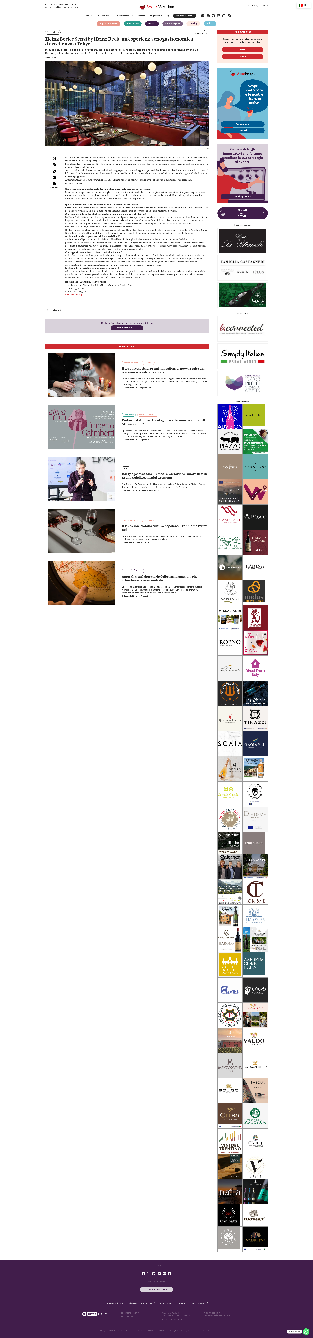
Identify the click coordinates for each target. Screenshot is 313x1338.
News (126, 468)
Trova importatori (242, 196)
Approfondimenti (108, 23)
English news (156, 15)
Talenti (242, 130)
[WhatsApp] (54, 171)
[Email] (54, 177)
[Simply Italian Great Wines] (242, 356)
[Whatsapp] (306, 1331)
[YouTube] (223, 15)
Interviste (148, 363)
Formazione (103, 15)
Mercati (152, 23)
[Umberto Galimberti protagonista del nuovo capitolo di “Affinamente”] (81, 427)
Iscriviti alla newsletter (184, 16)
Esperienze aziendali (147, 415)
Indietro (55, 32)
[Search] (168, 16)
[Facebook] (202, 15)
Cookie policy (186, 1331)
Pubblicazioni (123, 15)
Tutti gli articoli (114, 1303)
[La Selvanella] (242, 240)
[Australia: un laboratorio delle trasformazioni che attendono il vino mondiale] (81, 583)
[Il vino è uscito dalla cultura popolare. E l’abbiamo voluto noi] (81, 531)
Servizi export (172, 23)
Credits (211, 1331)
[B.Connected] (242, 329)
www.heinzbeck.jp (74, 295)
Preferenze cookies (199, 1331)
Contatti (141, 15)
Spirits (210, 23)
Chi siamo (89, 15)
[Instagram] (208, 15)
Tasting (193, 23)
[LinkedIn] (218, 15)
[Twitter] (213, 15)
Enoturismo (133, 23)
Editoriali (148, 520)
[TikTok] (229, 15)
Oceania (139, 571)
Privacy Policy (175, 1331)
